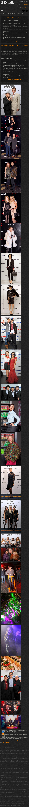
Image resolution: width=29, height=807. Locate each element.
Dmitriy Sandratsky (6, 742)
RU (26, 10)
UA (23, 10)
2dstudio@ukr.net (25, 4)
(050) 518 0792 (25, 7)
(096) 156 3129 (25, 6)
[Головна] (8, 5)
